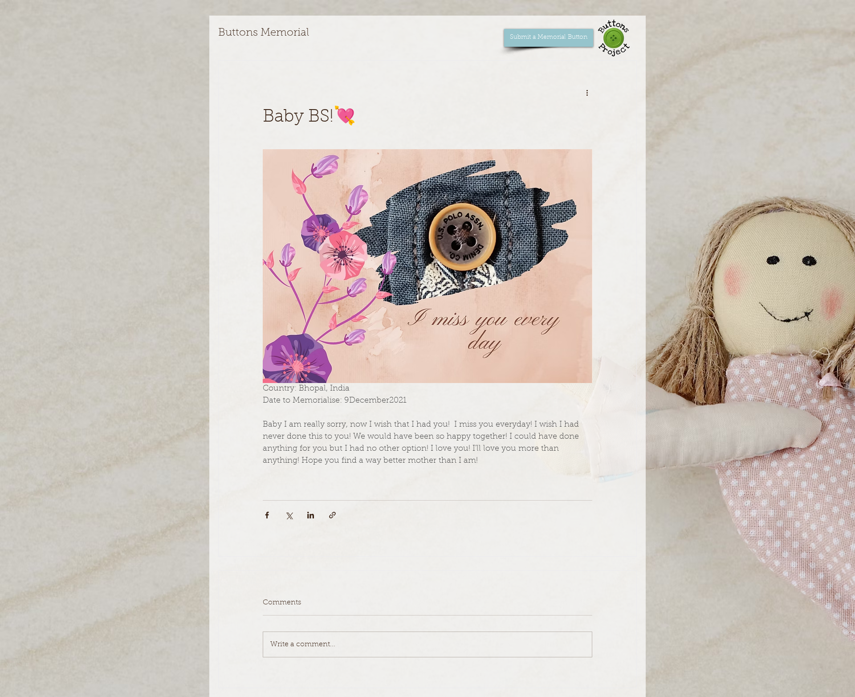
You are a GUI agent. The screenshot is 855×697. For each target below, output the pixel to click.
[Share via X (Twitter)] (289, 515)
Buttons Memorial (263, 33)
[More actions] (587, 92)
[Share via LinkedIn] (310, 515)
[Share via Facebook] (267, 515)
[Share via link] (332, 515)
